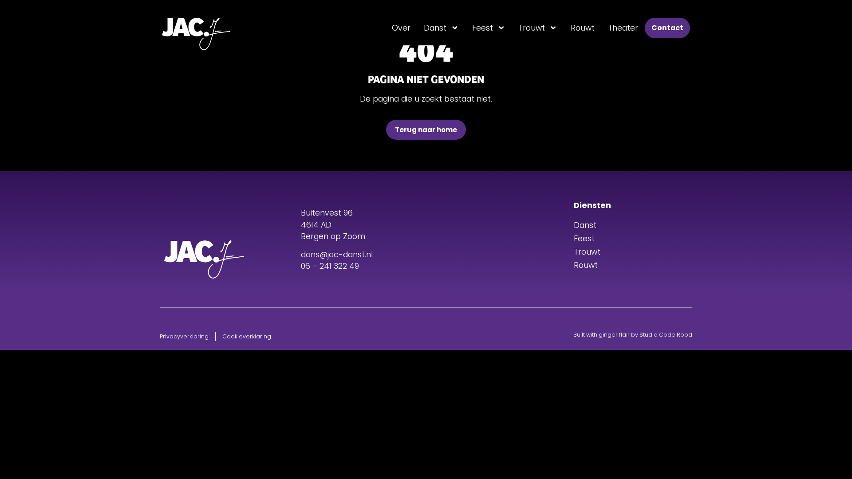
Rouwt (583, 28)
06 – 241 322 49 (330, 266)
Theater (623, 28)
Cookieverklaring (246, 336)
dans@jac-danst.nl (337, 254)
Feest (482, 28)
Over (401, 28)
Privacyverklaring (184, 336)
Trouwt (531, 28)
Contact (667, 28)
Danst (435, 28)
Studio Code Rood (665, 334)
